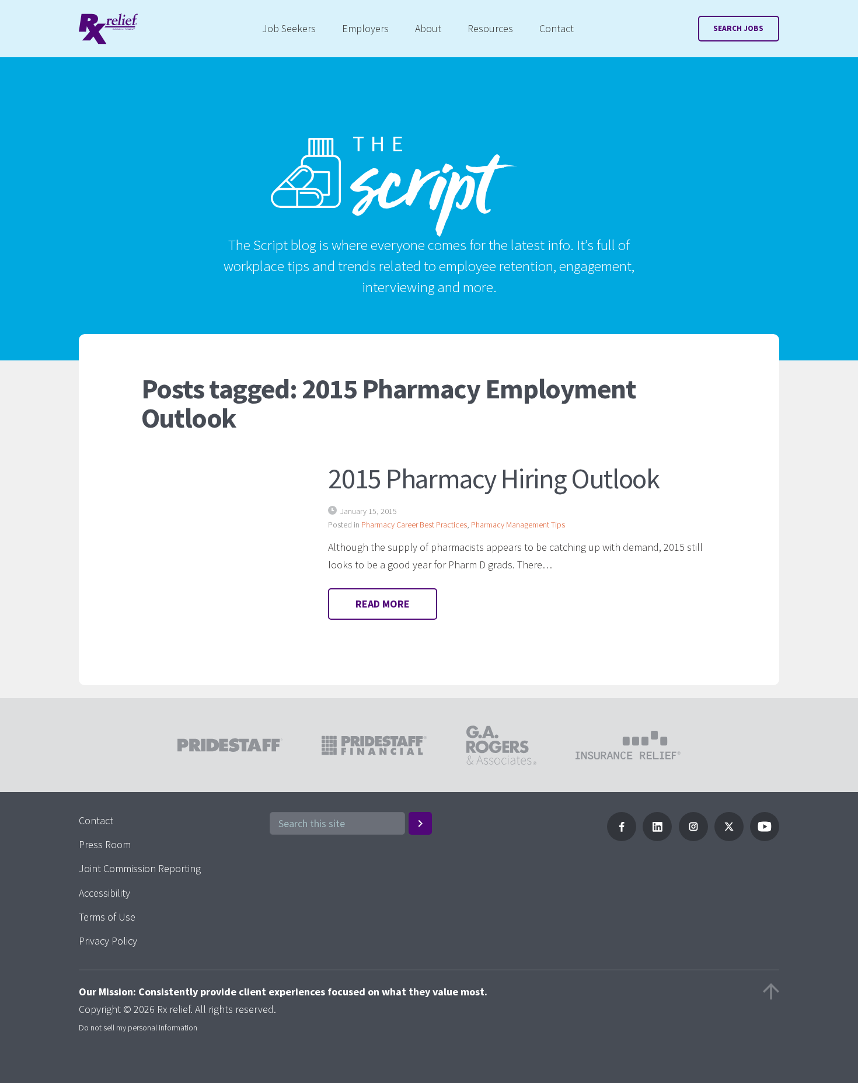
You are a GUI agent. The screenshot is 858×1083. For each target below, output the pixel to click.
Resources (490, 28)
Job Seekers (289, 28)
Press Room (105, 844)
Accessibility (104, 893)
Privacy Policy (108, 940)
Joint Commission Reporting (140, 868)
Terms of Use (107, 917)
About (428, 28)
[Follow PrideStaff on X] (729, 837)
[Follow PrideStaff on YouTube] (764, 837)
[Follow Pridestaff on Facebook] (621, 837)
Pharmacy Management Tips (518, 524)
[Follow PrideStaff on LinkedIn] (657, 837)
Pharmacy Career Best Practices (414, 524)
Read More (382, 603)
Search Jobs (738, 28)
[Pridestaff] (108, 28)
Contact (556, 28)
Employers (365, 28)
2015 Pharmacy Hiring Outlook (493, 478)
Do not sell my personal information (138, 1027)
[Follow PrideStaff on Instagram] (693, 837)
